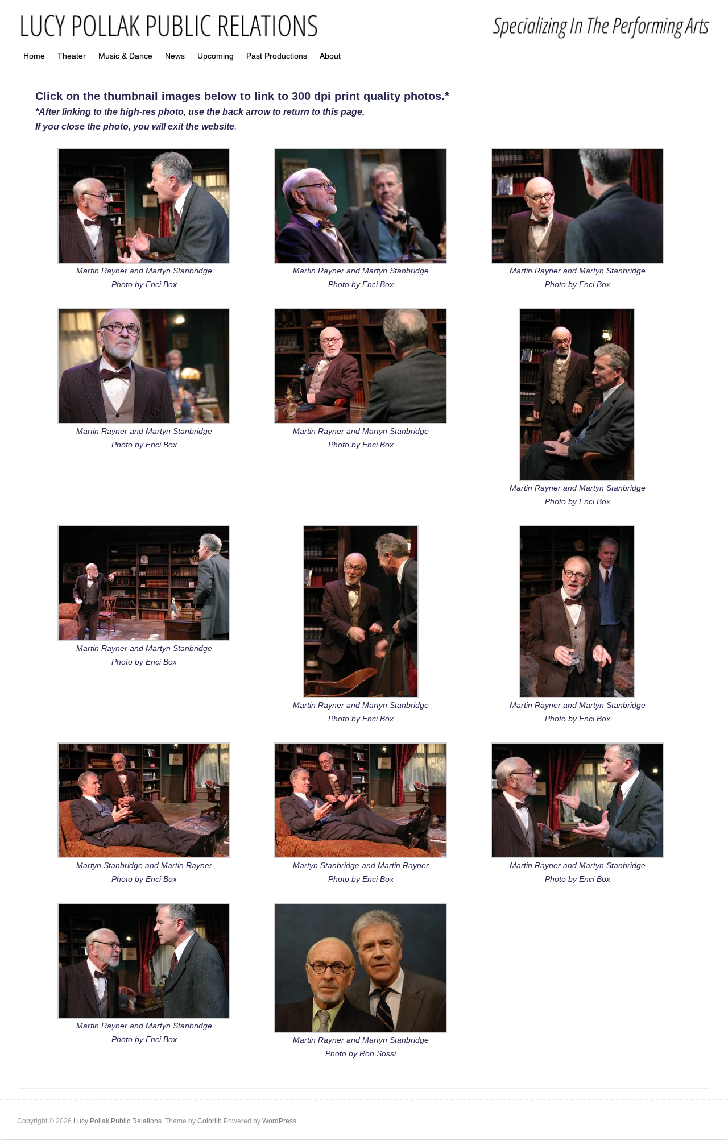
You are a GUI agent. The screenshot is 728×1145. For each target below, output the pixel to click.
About (330, 55)
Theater (71, 55)
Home (34, 55)
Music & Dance (125, 55)
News (175, 55)
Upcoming (215, 55)
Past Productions (276, 55)
